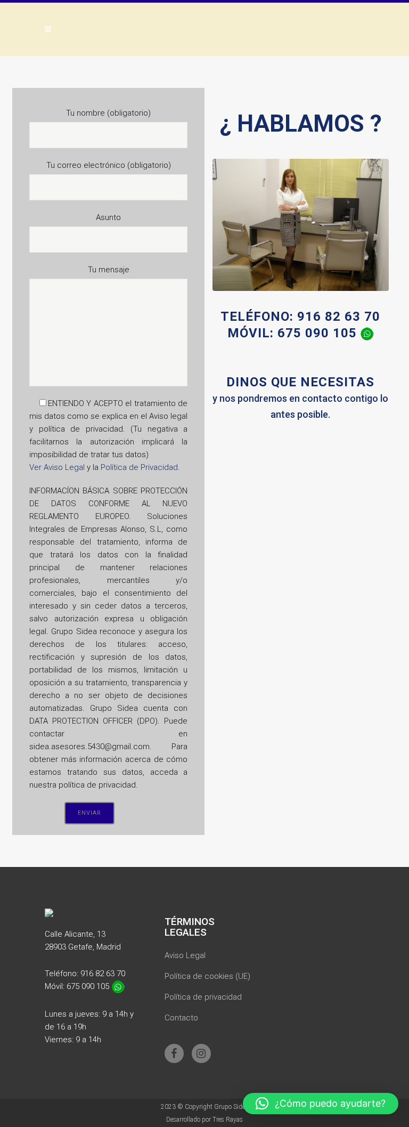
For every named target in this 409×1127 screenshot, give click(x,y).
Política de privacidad (203, 997)
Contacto (181, 1018)
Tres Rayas (227, 1119)
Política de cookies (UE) (207, 976)
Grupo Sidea (231, 1106)
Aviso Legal (185, 955)
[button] (320, 1103)
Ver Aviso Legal (57, 467)
